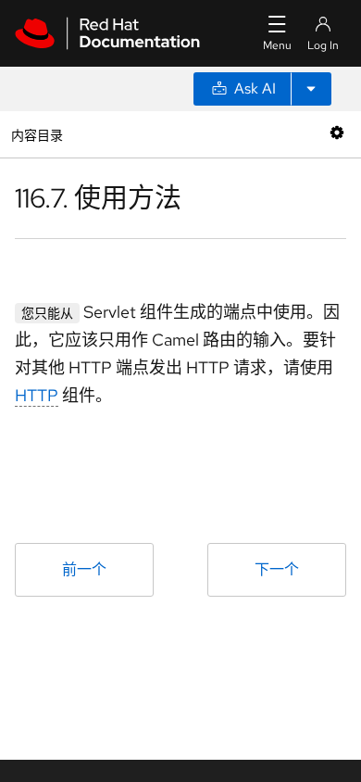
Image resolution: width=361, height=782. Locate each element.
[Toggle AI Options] (311, 89)
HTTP (36, 395)
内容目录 (36, 134)
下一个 (277, 569)
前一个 (84, 569)
